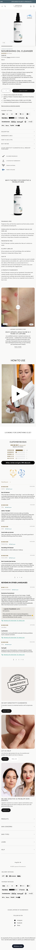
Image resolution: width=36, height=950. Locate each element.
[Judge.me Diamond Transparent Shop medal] (21, 472)
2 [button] (17, 577)
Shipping (8, 57)
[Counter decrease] (2, 90)
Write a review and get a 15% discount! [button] (18, 463)
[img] (4, 486)
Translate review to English (14, 620)
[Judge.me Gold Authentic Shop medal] (13, 472)
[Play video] (18, 393)
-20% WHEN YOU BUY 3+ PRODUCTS (16, 1)
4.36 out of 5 (22, 445)
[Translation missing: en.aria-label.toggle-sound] (31, 420)
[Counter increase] (9, 90)
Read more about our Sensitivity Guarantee (10, 106)
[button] (2, 6)
